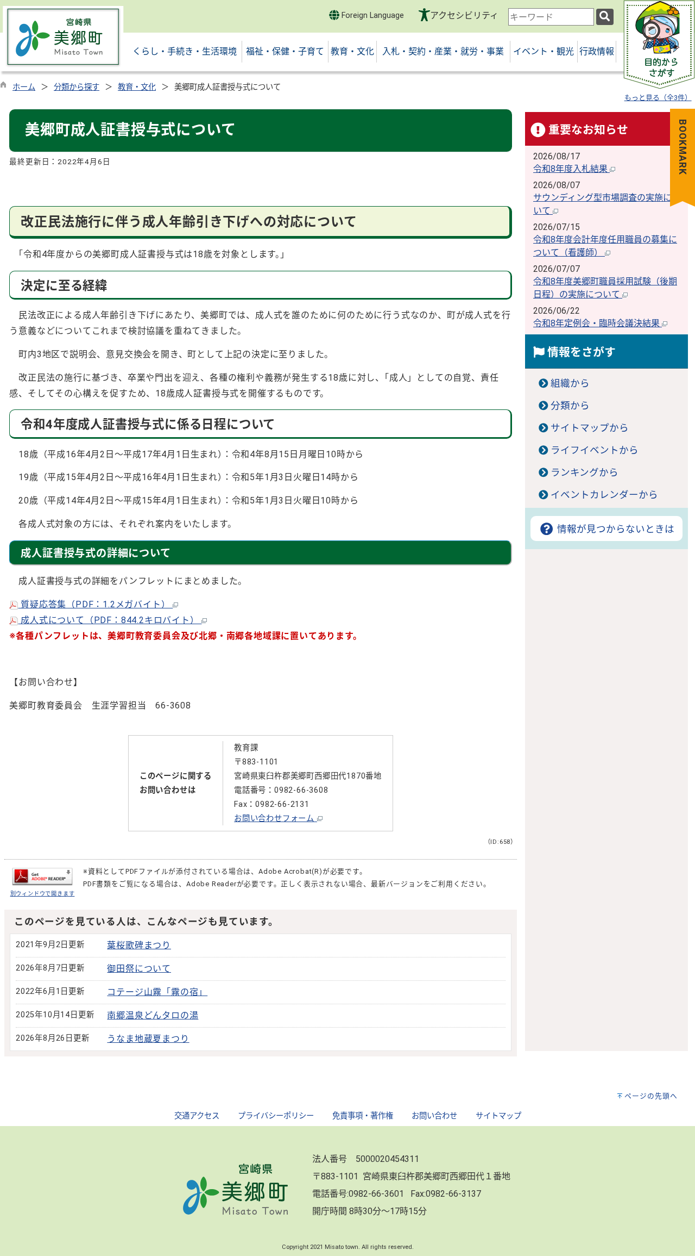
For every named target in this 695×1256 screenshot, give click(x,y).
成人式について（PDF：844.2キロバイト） (109, 620)
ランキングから (584, 472)
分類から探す (76, 87)
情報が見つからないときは (614, 529)
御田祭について (139, 968)
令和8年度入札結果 (571, 169)
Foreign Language (371, 15)
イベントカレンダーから (604, 494)
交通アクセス (196, 1116)
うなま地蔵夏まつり (148, 1039)
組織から (570, 383)
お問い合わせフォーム (275, 818)
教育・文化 (137, 87)
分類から (570, 405)
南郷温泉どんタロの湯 (152, 1015)
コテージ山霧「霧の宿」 (157, 992)
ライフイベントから (595, 450)
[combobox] (551, 17)
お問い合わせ (434, 1116)
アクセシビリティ (464, 15)
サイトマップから (590, 427)
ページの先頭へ (651, 1096)
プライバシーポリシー (276, 1116)
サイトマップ (498, 1116)
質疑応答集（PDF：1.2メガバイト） (95, 604)
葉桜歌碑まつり (139, 945)
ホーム (23, 87)
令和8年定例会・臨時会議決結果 (597, 323)
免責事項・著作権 (362, 1116)
